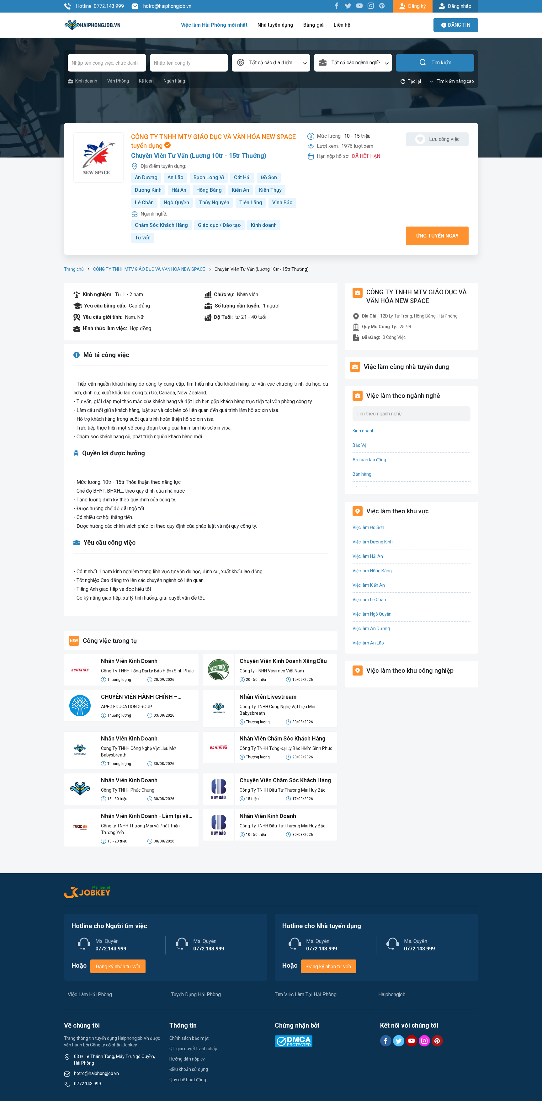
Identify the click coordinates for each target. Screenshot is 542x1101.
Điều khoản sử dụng (188, 1069)
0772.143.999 (87, 1083)
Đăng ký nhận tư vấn (118, 967)
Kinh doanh (86, 80)
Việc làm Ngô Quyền (372, 614)
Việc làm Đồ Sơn (368, 527)
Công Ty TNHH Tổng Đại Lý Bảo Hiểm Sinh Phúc (147, 670)
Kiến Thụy (270, 190)
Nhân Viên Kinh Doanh (129, 661)
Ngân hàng (174, 80)
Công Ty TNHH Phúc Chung (127, 790)
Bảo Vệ (359, 445)
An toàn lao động (369, 459)
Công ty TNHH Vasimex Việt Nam (272, 670)
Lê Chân (144, 203)
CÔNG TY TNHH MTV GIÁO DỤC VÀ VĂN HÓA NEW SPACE (149, 269)
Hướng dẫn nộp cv (187, 1058)
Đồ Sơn (269, 177)
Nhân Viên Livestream (268, 696)
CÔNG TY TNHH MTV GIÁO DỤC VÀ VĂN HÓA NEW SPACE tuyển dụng (213, 141)
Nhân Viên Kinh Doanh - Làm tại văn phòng (146, 816)
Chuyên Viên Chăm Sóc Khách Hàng (285, 780)
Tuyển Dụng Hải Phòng (196, 994)
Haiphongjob (392, 994)
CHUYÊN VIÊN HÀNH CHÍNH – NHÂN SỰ (139, 697)
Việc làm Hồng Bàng (372, 570)
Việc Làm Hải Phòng (90, 994)
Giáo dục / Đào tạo (219, 225)
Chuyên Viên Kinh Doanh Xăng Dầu (283, 661)
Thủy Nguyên (214, 203)
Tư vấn (143, 238)
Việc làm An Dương (371, 628)
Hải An (179, 190)
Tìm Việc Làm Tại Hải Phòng (306, 994)
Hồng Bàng (209, 190)
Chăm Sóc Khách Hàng (161, 225)
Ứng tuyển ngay (437, 236)
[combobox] (271, 63)
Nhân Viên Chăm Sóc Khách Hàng (282, 738)
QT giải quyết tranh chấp (193, 1048)
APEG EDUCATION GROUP (126, 706)
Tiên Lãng (250, 203)
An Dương (146, 177)
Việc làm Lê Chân (369, 599)
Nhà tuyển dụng (275, 25)
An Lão (175, 177)
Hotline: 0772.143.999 (100, 6)
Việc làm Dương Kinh (373, 541)
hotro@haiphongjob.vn (167, 6)
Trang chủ (74, 269)
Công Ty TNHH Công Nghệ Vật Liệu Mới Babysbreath (277, 710)
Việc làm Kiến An (369, 585)
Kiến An (240, 190)
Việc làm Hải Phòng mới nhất (214, 25)
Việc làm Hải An (368, 556)
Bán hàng (362, 474)
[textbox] (271, 63)
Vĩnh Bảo (282, 203)
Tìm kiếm (441, 63)
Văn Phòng (118, 80)
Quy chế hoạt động (187, 1079)
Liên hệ (342, 25)
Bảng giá (313, 25)
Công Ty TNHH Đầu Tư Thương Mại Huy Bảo (283, 790)
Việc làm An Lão (368, 642)
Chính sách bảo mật (189, 1038)
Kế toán (146, 80)
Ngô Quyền (176, 203)
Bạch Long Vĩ (209, 177)
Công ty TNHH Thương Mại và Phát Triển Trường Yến (140, 829)
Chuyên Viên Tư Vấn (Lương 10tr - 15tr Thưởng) (198, 155)
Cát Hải (242, 177)
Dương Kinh (148, 190)
